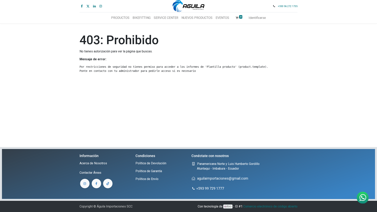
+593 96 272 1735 (287, 6)
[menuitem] (120, 18)
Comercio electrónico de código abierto (270, 206)
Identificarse (257, 18)
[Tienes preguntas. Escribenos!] (363, 198)
